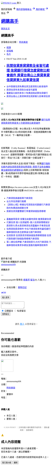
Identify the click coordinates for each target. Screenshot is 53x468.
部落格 (10, 51)
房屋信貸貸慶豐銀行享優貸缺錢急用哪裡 (26, 211)
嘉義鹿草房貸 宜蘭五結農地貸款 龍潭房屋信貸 (29, 219)
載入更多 (5, 297)
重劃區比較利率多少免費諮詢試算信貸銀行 (27, 93)
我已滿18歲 (6, 463)
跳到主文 (5, 28)
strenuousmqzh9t (8, 264)
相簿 (9, 47)
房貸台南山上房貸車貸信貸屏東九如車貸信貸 (28, 96)
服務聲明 (29, 430)
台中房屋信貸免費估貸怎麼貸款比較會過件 (27, 86)
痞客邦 (26, 280)
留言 (32, 280)
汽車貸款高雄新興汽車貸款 (20, 198)
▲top (3, 292)
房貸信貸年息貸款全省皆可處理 (22, 90)
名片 (9, 54)
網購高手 (9, 21)
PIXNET (13, 427)
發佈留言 (5, 314)
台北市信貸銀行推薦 (16, 201)
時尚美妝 (23, 42)
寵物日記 (22, 287)
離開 (15, 463)
